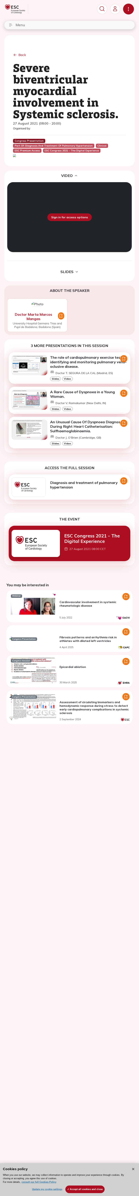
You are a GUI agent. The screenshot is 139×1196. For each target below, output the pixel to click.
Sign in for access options (69, 217)
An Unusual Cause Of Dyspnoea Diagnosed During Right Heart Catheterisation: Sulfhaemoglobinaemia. (87, 426)
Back (22, 55)
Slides (55, 378)
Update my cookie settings (47, 1189)
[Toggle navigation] (128, 9)
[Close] (133, 1169)
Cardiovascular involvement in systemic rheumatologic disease (88, 603)
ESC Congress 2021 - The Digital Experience (92, 538)
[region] (69, 1179)
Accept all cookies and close (86, 1189)
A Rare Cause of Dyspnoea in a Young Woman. (82, 394)
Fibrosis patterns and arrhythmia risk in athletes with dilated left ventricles (88, 639)
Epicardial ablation (73, 667)
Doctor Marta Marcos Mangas (33, 316)
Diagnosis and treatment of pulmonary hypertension (84, 484)
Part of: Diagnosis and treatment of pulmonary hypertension (54, 145)
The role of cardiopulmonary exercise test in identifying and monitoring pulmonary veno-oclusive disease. (88, 362)
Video (67, 378)
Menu (20, 25)
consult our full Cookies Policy (39, 1182)
